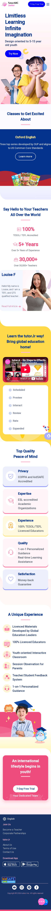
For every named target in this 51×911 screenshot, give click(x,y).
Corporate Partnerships (14, 833)
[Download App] (11, 864)
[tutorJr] (10, 4)
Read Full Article (10, 306)
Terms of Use (9, 848)
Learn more (25, 156)
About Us (7, 845)
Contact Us (8, 852)
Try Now (13, 53)
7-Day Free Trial (36, 4)
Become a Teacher (12, 829)
